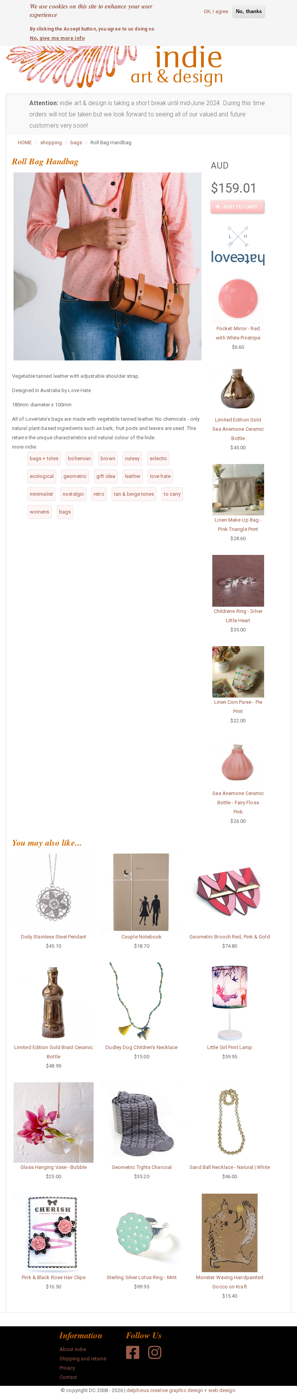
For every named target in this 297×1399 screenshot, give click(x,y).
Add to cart (240, 207)
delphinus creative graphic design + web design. (181, 1390)
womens (40, 512)
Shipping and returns (83, 1358)
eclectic (158, 458)
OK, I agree (216, 11)
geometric (75, 476)
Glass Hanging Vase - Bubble (53, 1167)
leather (132, 476)
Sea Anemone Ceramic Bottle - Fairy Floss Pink (238, 802)
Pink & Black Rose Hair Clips (53, 1277)
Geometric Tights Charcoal (142, 1167)
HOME (25, 142)
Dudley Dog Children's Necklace (142, 1047)
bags (76, 142)
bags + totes (44, 458)
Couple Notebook (141, 937)
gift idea (105, 476)
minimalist (41, 494)
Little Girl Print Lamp (229, 1047)
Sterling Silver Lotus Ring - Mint (142, 1277)
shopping (51, 142)
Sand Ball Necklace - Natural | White (229, 1167)
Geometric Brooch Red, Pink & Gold (229, 937)
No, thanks (249, 11)
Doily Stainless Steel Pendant (54, 937)
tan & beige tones (134, 494)
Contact (68, 1377)
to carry (172, 494)
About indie (73, 1349)
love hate (160, 476)
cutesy (132, 458)
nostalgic (73, 494)
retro (99, 494)
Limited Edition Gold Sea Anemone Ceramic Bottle (238, 429)
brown (108, 458)
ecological (42, 476)
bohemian (79, 458)
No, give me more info (57, 38)
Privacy (67, 1368)
